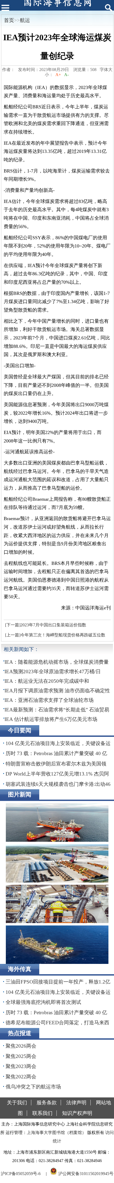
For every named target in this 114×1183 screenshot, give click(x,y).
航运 (25, 20)
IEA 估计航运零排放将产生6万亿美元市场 (51, 719)
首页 (9, 20)
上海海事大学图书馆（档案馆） (56, 1132)
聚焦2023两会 (21, 1066)
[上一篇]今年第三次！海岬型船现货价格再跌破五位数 (55, 635)
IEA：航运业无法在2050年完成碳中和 (47, 681)
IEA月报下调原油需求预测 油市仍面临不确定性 (57, 690)
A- (66, 74)
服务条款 (47, 1102)
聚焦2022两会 (21, 1076)
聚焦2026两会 (21, 1046)
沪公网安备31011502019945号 (85, 1173)
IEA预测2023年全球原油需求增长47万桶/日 (53, 671)
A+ (58, 74)
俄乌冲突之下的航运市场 (33, 1086)
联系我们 (42, 1113)
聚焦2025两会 (21, 1056)
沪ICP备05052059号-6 (21, 1173)
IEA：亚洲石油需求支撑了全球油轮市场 (49, 700)
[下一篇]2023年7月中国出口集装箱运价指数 (45, 625)
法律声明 (76, 1102)
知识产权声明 (77, 1113)
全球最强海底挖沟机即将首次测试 (43, 1002)
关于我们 (17, 1102)
